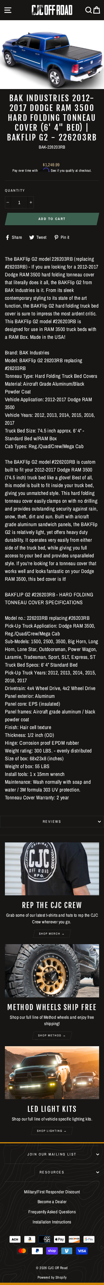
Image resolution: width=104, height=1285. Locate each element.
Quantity (15, 190)
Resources (52, 1172)
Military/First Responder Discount (52, 1192)
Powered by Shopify (52, 1277)
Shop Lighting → (52, 1131)
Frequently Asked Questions (52, 1212)
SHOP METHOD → (52, 1035)
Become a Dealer (52, 1202)
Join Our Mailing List (51, 1154)
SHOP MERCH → (52, 933)
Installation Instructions (52, 1222)
